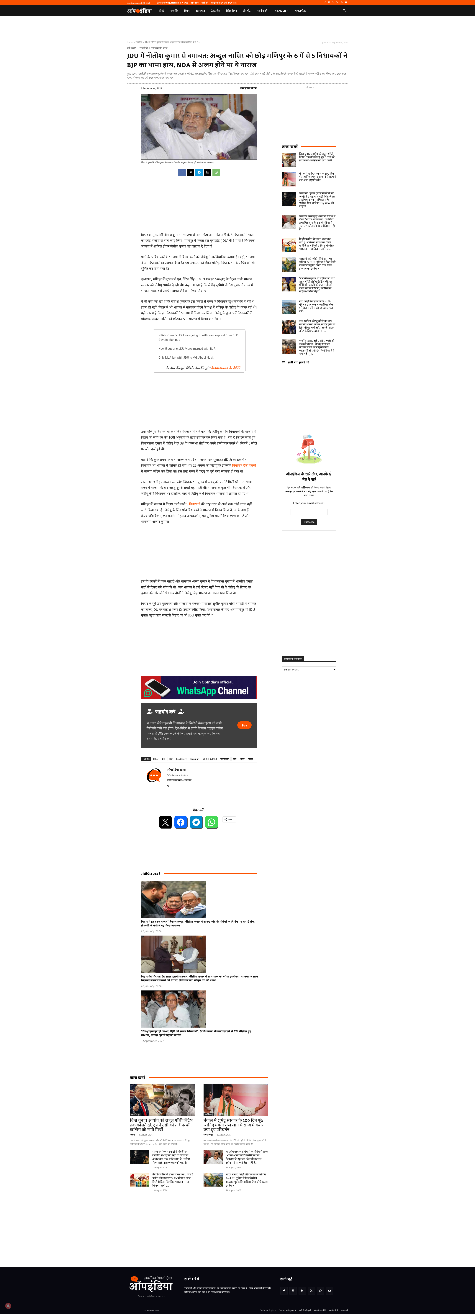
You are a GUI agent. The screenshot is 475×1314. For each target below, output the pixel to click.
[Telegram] (199, 172)
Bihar (155, 758)
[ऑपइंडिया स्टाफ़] (154, 777)
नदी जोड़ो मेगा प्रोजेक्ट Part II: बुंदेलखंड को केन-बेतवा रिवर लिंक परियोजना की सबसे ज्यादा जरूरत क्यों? (316, 306)
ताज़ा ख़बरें (290, 146)
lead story (181, 758)
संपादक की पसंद (159, 48)
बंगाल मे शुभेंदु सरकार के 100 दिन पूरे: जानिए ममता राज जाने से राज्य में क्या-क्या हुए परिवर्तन (233, 1125)
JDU (171, 758)
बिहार (234, 758)
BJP (163, 758)
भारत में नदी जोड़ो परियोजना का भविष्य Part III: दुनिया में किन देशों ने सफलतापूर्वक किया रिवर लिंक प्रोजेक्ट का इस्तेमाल (247, 1180)
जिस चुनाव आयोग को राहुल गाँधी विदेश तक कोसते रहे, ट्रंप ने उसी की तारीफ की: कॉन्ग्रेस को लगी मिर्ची (161, 1125)
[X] (337, 3)
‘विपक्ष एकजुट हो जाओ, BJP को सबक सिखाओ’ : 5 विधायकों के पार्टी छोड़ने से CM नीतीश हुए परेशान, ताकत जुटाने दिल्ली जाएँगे (196, 1033)
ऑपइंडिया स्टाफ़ (248, 88)
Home (130, 42)
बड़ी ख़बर (131, 48)
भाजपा (242, 758)
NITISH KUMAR (209, 758)
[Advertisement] (220, 1223)
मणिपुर (250, 758)
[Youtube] (346, 3)
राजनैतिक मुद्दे (135, 1114)
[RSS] (333, 3)
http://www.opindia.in (177, 775)
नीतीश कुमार (224, 758)
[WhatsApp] (342, 3)
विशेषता (132, 1134)
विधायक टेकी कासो (244, 465)
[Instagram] (329, 3)
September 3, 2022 (225, 367)
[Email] (207, 172)
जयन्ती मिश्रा (208, 1134)
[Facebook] (325, 3)
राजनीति (139, 42)
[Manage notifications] (8, 1306)
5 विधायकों (193, 504)
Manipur (194, 758)
